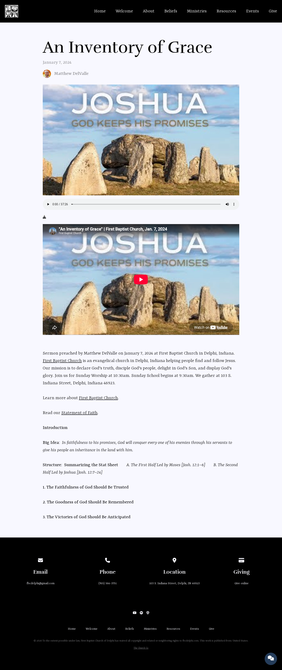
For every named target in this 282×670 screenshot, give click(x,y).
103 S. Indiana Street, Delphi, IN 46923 (174, 583)
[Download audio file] (44, 217)
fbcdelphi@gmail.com (41, 583)
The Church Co (141, 648)
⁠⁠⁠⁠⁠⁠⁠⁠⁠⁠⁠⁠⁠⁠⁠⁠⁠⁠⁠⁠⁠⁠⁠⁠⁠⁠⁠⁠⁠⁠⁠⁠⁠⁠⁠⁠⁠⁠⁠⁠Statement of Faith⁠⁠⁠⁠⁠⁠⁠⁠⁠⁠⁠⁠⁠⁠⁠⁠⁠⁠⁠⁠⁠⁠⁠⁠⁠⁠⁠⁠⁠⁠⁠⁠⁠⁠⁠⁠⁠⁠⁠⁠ (79, 413)
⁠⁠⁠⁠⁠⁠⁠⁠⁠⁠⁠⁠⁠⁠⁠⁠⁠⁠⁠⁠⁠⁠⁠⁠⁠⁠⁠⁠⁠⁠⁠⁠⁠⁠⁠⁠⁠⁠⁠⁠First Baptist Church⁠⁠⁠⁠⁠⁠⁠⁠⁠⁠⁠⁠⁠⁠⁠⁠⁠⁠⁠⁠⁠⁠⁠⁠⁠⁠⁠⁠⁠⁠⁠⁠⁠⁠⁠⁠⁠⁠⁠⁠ (62, 360)
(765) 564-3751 (107, 583)
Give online (242, 583)
